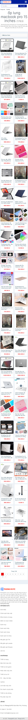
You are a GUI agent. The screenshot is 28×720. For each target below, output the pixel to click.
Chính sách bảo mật (6, 613)
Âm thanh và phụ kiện (6, 689)
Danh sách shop (5, 632)
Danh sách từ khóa (5, 636)
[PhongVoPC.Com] (8, 2)
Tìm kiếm (22, 6)
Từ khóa (8, 9)
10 (2, 576)
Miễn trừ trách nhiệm (6, 621)
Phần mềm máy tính (6, 670)
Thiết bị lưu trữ (4, 674)
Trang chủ (2, 9)
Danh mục (3, 624)
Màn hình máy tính (5, 663)
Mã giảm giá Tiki (5, 639)
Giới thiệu (3, 609)
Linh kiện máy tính (5, 685)
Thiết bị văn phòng (5, 693)
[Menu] (26, 2)
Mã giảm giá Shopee (6, 647)
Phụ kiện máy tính (5, 697)
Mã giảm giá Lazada (6, 643)
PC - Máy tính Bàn (5, 678)
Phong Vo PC (21, 718)
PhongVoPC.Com (12, 718)
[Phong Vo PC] (8, 589)
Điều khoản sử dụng (6, 617)
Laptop (2, 682)
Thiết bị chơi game (5, 667)
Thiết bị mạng (4, 659)
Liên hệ (2, 651)
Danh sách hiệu (4, 628)
